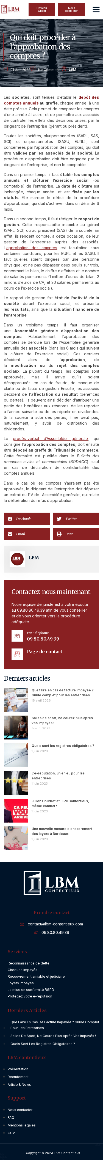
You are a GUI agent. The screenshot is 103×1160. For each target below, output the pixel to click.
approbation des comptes (31, 247)
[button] (71, 9)
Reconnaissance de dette (28, 963)
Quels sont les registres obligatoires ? (63, 746)
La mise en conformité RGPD (31, 990)
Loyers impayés (21, 983)
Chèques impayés (22, 970)
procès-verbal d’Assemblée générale (50, 438)
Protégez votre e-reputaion (30, 996)
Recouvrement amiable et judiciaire (36, 976)
